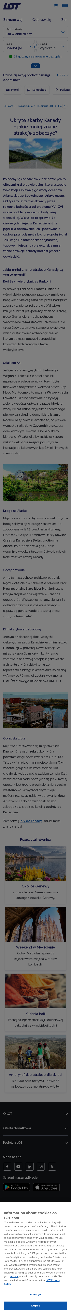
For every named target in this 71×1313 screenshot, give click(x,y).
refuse (14, 1276)
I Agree (35, 1305)
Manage (35, 1294)
